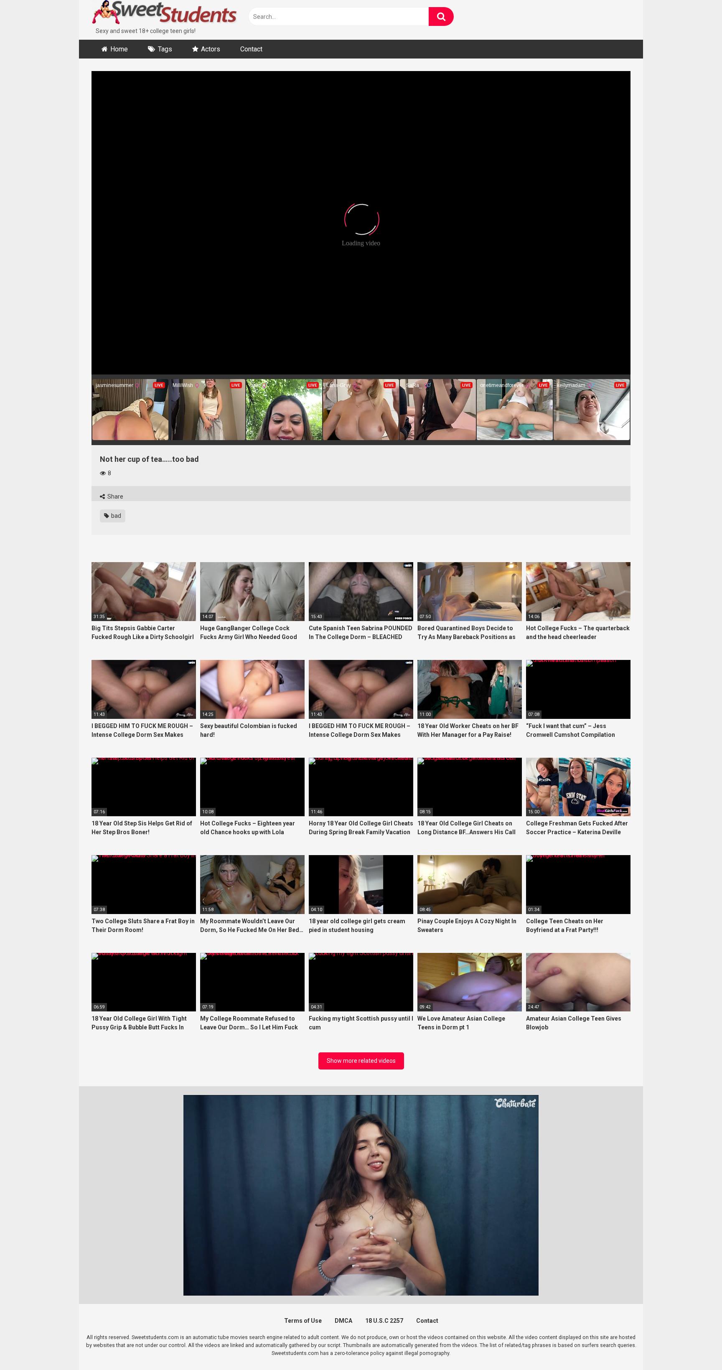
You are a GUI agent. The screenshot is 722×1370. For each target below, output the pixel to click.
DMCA (343, 1320)
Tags (165, 49)
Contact (251, 49)
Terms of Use (303, 1320)
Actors (210, 49)
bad (115, 515)
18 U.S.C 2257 (384, 1320)
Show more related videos (361, 1060)
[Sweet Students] (165, 13)
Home (119, 49)
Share (114, 496)
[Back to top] (694, 1344)
